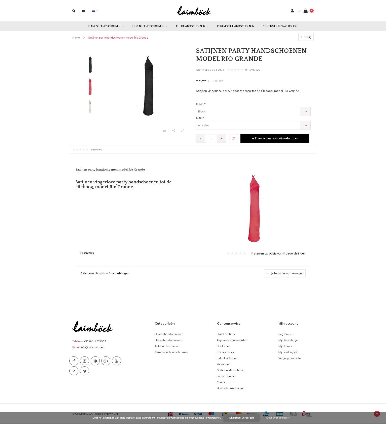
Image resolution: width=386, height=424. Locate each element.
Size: (200, 117)
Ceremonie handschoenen (235, 26)
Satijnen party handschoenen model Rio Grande (118, 37)
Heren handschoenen (147, 26)
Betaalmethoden (227, 358)
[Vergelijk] (83, 11)
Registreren (285, 334)
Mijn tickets (285, 346)
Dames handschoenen (104, 26)
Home (76, 37)
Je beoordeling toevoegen (287, 273)
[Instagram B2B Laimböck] (84, 360)
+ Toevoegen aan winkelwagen (275, 138)
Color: (200, 104)
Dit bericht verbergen (241, 417)
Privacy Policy (225, 352)
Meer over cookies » (278, 417)
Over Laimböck (226, 334)
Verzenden (223, 364)
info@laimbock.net (92, 347)
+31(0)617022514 (95, 341)
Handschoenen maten (230, 388)
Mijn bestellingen (288, 340)
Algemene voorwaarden (232, 340)
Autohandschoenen (190, 26)
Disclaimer (223, 346)
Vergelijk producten (290, 358)
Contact (221, 382)
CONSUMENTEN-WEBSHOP (280, 26)
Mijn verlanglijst (288, 352)
